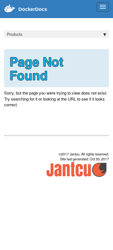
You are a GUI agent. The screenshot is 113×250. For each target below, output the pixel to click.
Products (14, 34)
